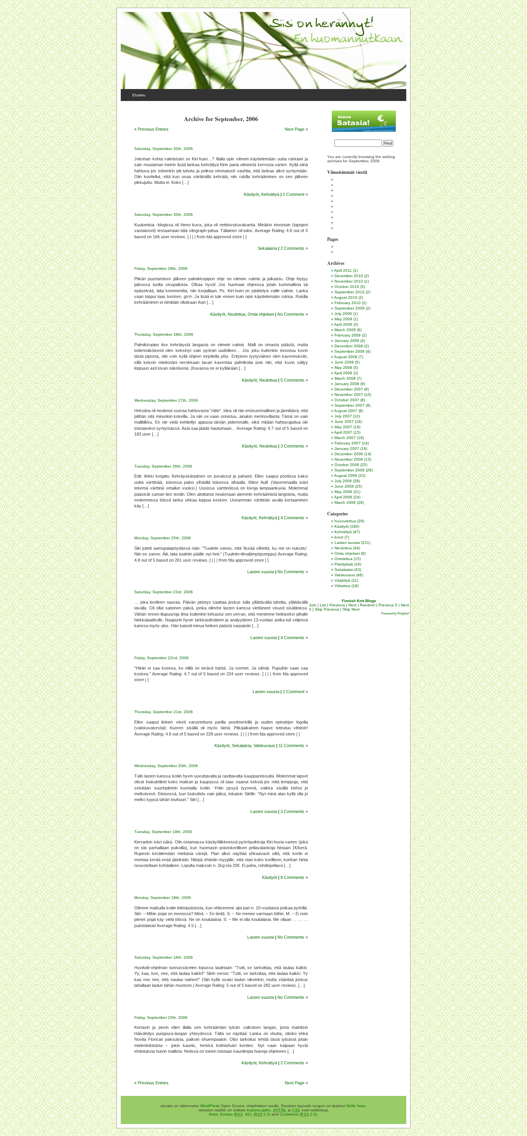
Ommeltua (343, 559)
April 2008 (343, 373)
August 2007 (345, 411)
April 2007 (343, 432)
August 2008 (345, 357)
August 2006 (345, 475)
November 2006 (348, 459)
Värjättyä (342, 580)
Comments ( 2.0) (298, 1114)
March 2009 (345, 330)
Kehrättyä (270, 194)
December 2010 (348, 276)
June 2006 (344, 486)
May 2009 (343, 319)
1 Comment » (295, 194)
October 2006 (346, 465)
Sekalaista (267, 248)
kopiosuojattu (259, 1110)
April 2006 (343, 497)
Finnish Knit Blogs (359, 601)
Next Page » (296, 129)
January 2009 (346, 340)
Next (352, 605)
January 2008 (346, 384)
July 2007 (343, 416)
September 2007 (349, 405)
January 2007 (346, 448)
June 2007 (344, 421)
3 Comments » (294, 446)
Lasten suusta (260, 571)
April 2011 (343, 270)
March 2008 (345, 378)
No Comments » (292, 314)
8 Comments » (294, 877)
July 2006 (343, 481)
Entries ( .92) (235, 1114)
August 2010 (345, 297)
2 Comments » (294, 248)
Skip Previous (327, 609)
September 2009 (349, 308)
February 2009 (347, 335)
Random (367, 605)
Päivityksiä (343, 564)
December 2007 (348, 389)
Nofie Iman (356, 1106)
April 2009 (343, 324)
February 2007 (347, 443)
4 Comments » (294, 517)
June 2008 (344, 362)
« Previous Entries (151, 129)
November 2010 (348, 281)
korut (338, 537)
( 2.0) (262, 1114)
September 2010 (349, 292)
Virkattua (342, 586)
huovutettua (345, 521)
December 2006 (348, 454)
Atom (213, 1114)
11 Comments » (293, 745)
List (323, 605)
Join (312, 605)
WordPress (210, 1106)
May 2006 (343, 492)
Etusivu (138, 95)
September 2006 (349, 470)
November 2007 (348, 394)
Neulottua (236, 314)
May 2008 (343, 367)
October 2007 (346, 400)
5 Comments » (294, 380)
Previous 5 (387, 605)
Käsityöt (251, 194)
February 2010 (347, 303)
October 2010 (346, 286)
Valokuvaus (264, 745)
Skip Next (351, 609)
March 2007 (345, 438)
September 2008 (349, 351)
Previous (337, 605)
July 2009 (343, 313)
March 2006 (345, 502)
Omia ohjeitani (261, 314)
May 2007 (343, 427)
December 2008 (348, 346)
